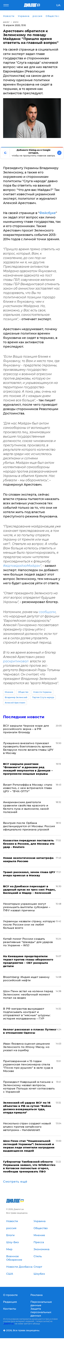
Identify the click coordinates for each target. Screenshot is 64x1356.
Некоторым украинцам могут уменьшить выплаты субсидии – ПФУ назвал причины (26, 907)
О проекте (10, 1295)
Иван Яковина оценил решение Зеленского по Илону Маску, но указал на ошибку (26, 1047)
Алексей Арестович (15, 702)
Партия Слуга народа (43, 697)
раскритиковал (16, 661)
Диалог (6, 22)
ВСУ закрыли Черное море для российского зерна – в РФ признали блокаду (26, 729)
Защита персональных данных (40, 1312)
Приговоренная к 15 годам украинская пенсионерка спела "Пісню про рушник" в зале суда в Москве (28, 1066)
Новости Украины (42, 692)
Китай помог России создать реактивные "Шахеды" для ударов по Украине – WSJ (28, 942)
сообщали (47, 612)
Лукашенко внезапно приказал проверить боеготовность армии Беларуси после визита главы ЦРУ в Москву (28, 748)
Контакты (9, 1308)
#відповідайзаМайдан (21, 566)
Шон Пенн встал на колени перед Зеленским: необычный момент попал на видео (28, 994)
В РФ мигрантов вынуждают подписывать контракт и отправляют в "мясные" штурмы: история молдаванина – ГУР (26, 1013)
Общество (23, 692)
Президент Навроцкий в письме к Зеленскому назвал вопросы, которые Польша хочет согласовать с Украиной (29, 1086)
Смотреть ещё (15, 1181)
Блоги (15, 22)
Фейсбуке (47, 213)
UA (58, 5)
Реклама (36, 1295)
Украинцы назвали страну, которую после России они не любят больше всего (29, 924)
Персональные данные (41, 1303)
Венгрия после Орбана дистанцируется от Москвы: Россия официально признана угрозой (29, 826)
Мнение (9, 692)
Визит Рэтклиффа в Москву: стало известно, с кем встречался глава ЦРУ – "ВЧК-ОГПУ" (27, 788)
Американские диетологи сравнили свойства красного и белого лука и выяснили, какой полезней (26, 807)
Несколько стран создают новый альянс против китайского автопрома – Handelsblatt (27, 1127)
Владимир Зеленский (16, 697)
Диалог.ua (9, 1323)
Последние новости (23, 717)
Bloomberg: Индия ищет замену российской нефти (26, 978)
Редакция (10, 1301)
